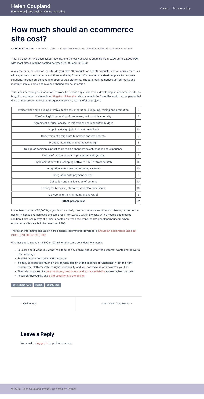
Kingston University (64, 96)
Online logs (30, 303)
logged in (42, 343)
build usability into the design (66, 275)
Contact (164, 8)
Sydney (72, 388)
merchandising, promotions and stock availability (75, 271)
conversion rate (22, 285)
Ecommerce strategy (119, 48)
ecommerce (53, 285)
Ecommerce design (93, 48)
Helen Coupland (30, 6)
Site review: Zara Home (115, 303)
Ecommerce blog (182, 8)
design (39, 285)
